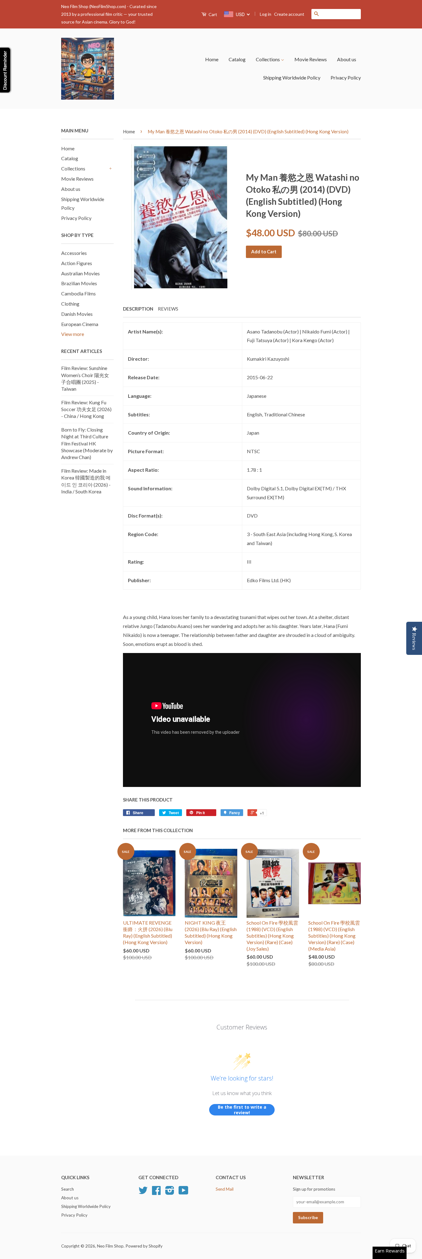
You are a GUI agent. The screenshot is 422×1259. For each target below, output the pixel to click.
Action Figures (76, 263)
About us (346, 59)
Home (211, 59)
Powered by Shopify (143, 1246)
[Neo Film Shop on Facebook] (156, 1192)
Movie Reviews (310, 59)
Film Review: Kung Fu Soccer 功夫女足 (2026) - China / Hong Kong (86, 409)
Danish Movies (77, 314)
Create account (289, 14)
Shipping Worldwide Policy (291, 77)
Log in (265, 14)
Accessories (74, 253)
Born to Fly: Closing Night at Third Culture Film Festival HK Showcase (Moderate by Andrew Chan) (87, 443)
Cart (212, 14)
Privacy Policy (346, 77)
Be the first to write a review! (242, 1109)
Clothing (70, 304)
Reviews (168, 309)
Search (67, 1189)
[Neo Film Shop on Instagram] (170, 1192)
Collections (268, 59)
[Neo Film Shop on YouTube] (183, 1192)
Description (138, 309)
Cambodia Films (78, 293)
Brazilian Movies (79, 283)
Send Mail (225, 1189)
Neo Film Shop (110, 1246)
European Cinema (79, 324)
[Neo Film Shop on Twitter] (143, 1192)
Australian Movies (80, 273)
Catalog (237, 59)
